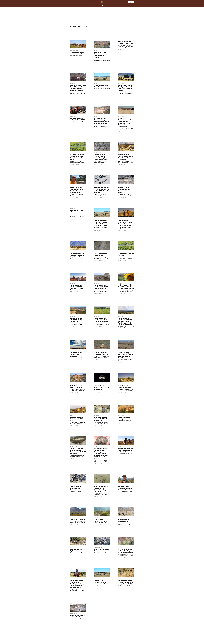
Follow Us (120, 5)
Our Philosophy (90, 5)
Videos (108, 5)
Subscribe (131, 2)
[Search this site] (71, 2)
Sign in (125, 2)
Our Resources (98, 5)
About (83, 5)
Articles (103, 5)
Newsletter (114, 5)
